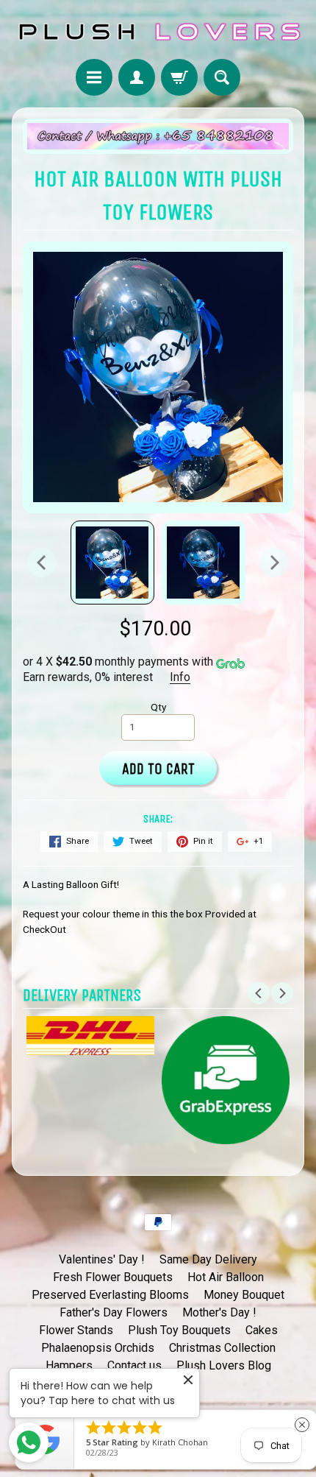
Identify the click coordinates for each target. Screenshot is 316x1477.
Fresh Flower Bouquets (113, 1277)
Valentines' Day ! (102, 1259)
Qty (158, 707)
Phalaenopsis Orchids (97, 1348)
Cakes (261, 1330)
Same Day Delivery (208, 1259)
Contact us (134, 1365)
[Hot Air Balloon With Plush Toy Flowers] (112, 562)
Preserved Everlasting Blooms (110, 1295)
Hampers (69, 1365)
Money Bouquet (244, 1295)
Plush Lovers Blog (223, 1365)
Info (180, 677)
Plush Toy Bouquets (179, 1330)
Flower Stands (76, 1330)
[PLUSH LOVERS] (158, 32)
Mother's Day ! (219, 1312)
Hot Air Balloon (225, 1277)
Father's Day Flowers (114, 1312)
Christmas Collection (222, 1348)
